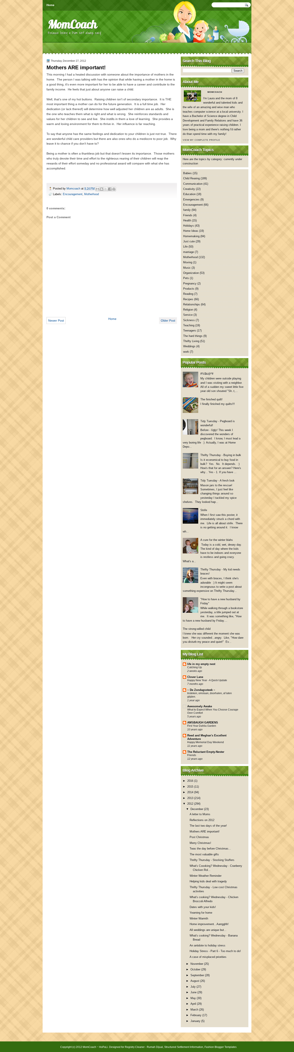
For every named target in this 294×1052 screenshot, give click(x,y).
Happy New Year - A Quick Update (207, 680)
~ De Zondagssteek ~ (201, 690)
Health (187, 220)
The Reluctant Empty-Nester (205, 751)
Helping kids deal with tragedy (208, 881)
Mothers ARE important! (205, 831)
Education (189, 194)
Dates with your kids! (203, 907)
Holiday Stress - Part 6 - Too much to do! (215, 951)
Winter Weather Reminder (205, 875)
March (194, 1009)
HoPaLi (103, 1047)
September (197, 975)
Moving (187, 262)
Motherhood (91, 194)
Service (188, 314)
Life (185, 246)
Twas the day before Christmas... (210, 848)
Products (188, 288)
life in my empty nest (201, 664)
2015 (190, 786)
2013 (190, 798)
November (197, 963)
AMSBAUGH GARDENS (202, 722)
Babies (187, 173)
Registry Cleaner (135, 1047)
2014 (190, 792)
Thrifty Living (191, 341)
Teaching (188, 325)
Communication (193, 183)
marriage (188, 252)
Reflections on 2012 (202, 820)
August (195, 980)
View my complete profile (201, 140)
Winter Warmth (199, 918)
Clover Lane (195, 677)
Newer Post (56, 320)
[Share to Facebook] (110, 189)
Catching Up (194, 667)
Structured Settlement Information (183, 1047)
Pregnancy (190, 283)
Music (187, 267)
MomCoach (72, 24)
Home (50, 5)
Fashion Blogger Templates (220, 1047)
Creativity (189, 189)
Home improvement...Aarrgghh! (209, 924)
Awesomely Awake (199, 706)
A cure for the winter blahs (216, 540)
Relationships (191, 304)
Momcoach (74, 188)
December (197, 809)
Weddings (189, 346)
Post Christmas (199, 837)
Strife (203, 510)
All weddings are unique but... (208, 930)
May (193, 998)
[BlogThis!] (101, 189)
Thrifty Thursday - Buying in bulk (220, 455)
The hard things (193, 336)
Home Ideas (190, 230)
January (195, 1021)
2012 (190, 803)
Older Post (168, 320)
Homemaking (191, 236)
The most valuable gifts (204, 854)
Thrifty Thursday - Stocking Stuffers (212, 860)
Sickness (189, 320)
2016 (190, 780)
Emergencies (191, 199)
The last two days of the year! (208, 825)
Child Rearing (191, 178)
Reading (188, 293)
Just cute (189, 241)
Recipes (188, 299)
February (196, 1015)
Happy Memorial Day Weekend (205, 742)
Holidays (188, 225)
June (193, 992)
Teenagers (189, 330)
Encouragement (72, 194)
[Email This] (97, 189)
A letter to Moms (200, 814)
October (195, 969)
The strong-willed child (196, 628)
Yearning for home (201, 912)
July (193, 986)
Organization (191, 273)
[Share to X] (106, 189)
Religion (188, 309)
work (186, 351)
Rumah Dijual (155, 1047)
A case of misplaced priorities (208, 957)
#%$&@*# (206, 373)
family (187, 210)
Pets (186, 278)
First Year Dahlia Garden (201, 725)
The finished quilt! (211, 399)
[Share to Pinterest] (114, 189)
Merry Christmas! (200, 843)
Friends (187, 215)
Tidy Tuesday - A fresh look (217, 480)
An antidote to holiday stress (207, 945)
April (193, 1003)
